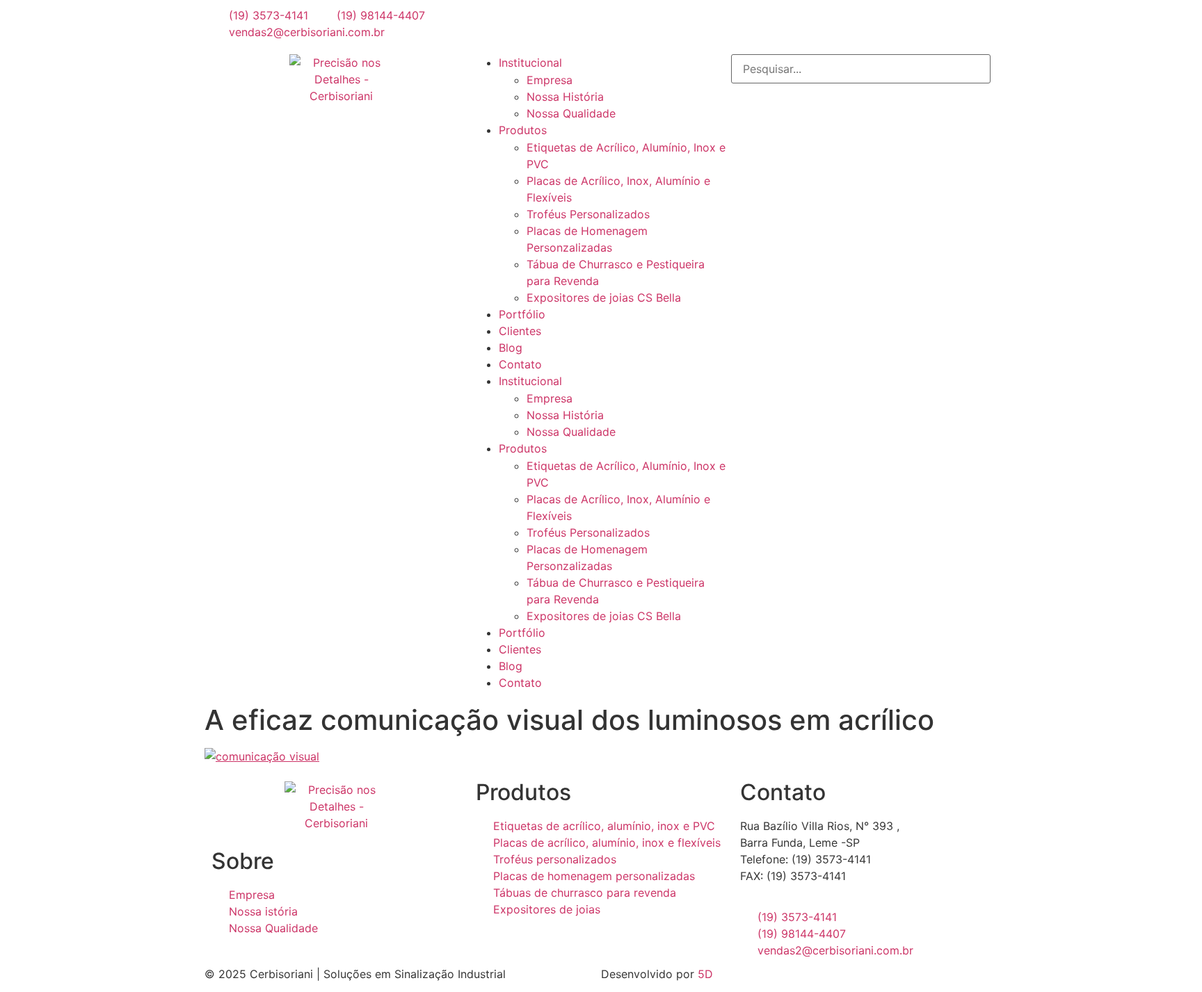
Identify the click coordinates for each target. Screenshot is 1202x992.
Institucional (530, 63)
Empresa (549, 80)
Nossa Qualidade (571, 113)
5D (705, 974)
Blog (510, 348)
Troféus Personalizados (588, 214)
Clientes (520, 331)
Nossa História (565, 97)
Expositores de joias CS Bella (604, 297)
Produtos (523, 130)
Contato (520, 364)
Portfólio (522, 314)
